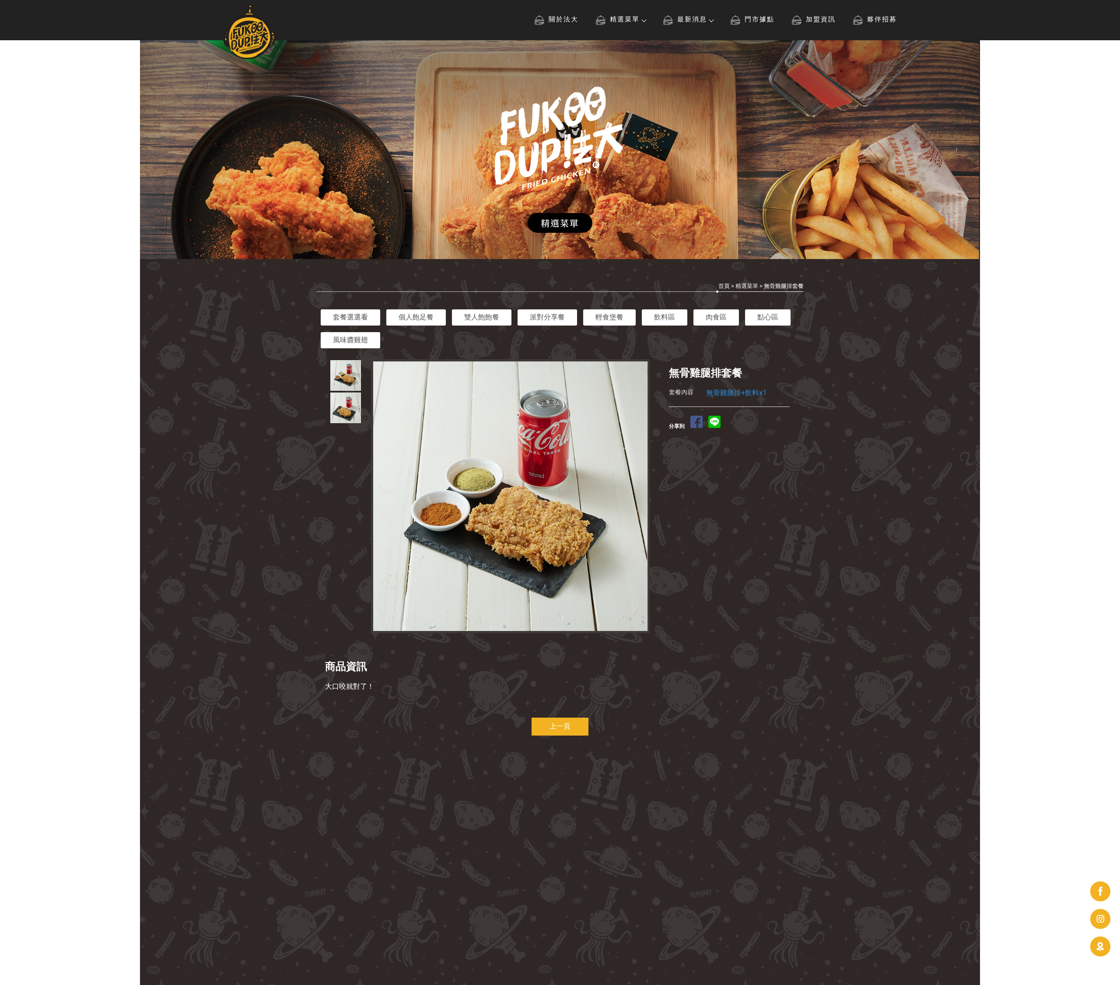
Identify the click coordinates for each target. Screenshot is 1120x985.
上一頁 (560, 726)
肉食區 (716, 317)
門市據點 (759, 19)
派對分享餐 (547, 317)
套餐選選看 (350, 317)
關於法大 (563, 19)
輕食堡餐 (609, 317)
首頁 (724, 286)
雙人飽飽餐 (481, 317)
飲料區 (664, 317)
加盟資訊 (821, 19)
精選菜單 (625, 19)
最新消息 (692, 19)
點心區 (767, 317)
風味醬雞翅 (350, 340)
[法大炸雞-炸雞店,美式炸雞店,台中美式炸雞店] (249, 32)
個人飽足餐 (416, 317)
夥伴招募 (882, 19)
